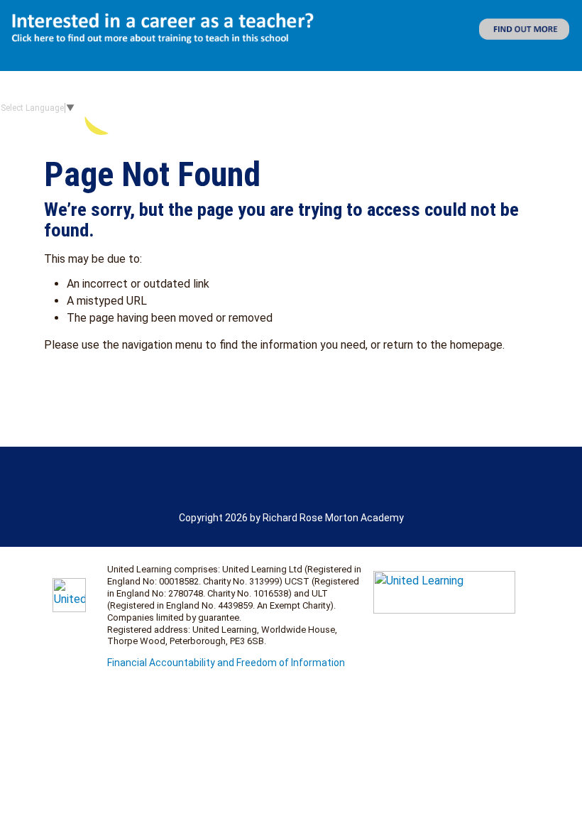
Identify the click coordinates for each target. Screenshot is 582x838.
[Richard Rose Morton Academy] (219, 108)
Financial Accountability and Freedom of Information (226, 662)
